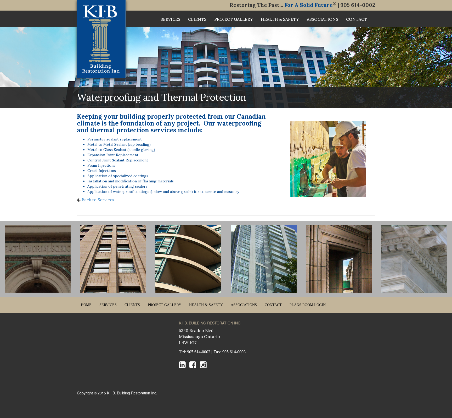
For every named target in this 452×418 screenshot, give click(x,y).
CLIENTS (197, 19)
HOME (86, 305)
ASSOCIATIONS (322, 19)
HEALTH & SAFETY (280, 19)
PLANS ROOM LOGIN (308, 305)
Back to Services (97, 199)
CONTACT (356, 19)
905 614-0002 (198, 352)
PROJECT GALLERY (233, 19)
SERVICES (170, 19)
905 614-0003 (234, 352)
